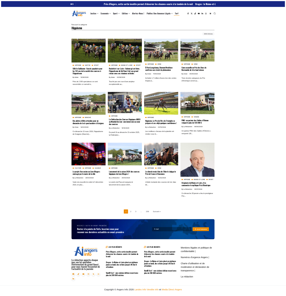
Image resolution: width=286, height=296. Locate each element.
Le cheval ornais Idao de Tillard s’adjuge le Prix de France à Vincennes (160, 172)
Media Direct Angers (172, 289)
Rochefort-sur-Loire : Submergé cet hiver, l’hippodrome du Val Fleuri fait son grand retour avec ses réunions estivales (124, 71)
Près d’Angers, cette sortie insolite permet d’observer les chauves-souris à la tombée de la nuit (130, 4)
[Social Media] (188, 13)
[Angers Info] (78, 13)
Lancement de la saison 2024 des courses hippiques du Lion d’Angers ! (124, 172)
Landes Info (140, 289)
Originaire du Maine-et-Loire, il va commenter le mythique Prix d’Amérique (196, 184)
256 (147, 211)
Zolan (149, 74)
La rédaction (115, 128)
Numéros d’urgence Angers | (195, 257)
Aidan (77, 77)
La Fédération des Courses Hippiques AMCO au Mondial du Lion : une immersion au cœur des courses (124, 122)
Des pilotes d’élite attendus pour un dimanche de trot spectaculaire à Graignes (88, 122)
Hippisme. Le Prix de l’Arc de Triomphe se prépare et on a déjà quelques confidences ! (161, 122)
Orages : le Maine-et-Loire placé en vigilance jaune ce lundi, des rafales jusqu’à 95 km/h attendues (122, 264)
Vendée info (153, 289)
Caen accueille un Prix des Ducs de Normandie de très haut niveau (194, 68)
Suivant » (157, 211)
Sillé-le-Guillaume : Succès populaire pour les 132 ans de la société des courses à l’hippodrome (87, 71)
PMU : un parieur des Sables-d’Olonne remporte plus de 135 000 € (195, 121)
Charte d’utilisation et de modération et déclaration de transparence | (195, 267)
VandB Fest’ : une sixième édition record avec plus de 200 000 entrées (122, 274)
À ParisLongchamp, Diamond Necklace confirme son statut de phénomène (158, 68)
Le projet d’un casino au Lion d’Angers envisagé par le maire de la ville (86, 172)
